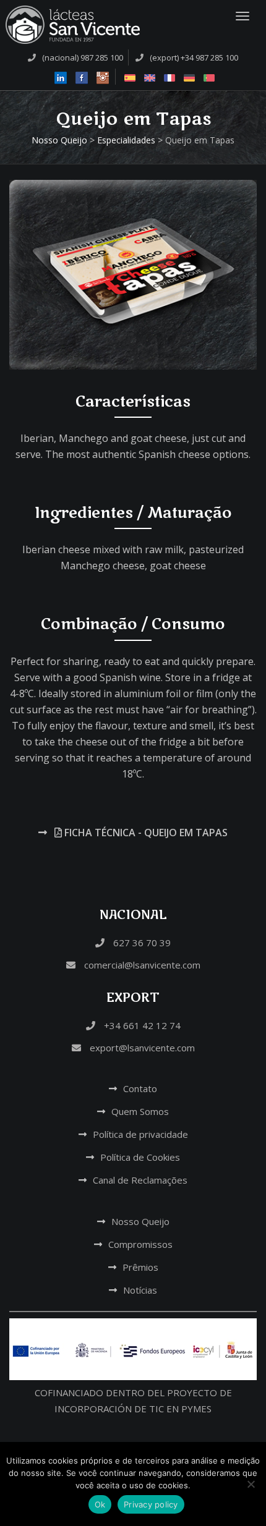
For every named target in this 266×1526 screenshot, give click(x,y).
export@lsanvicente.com (141, 1047)
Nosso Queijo (140, 1221)
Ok (100, 1504)
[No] (250, 1484)
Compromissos (140, 1244)
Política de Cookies (140, 1157)
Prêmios (140, 1267)
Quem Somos (140, 1111)
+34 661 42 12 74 (141, 1025)
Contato (140, 1088)
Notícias (140, 1290)
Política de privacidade (140, 1134)
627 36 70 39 (141, 942)
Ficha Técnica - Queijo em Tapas (145, 832)
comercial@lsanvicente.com (141, 965)
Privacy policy (151, 1504)
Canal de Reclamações (140, 1180)
